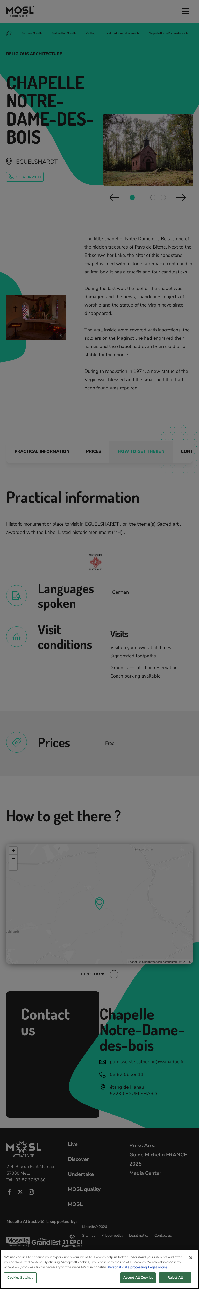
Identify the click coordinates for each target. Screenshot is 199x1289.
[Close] (190, 1258)
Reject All (175, 1277)
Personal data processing (127, 1267)
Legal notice (157, 1267)
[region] (99, 1269)
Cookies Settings (20, 1277)
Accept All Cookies (138, 1277)
